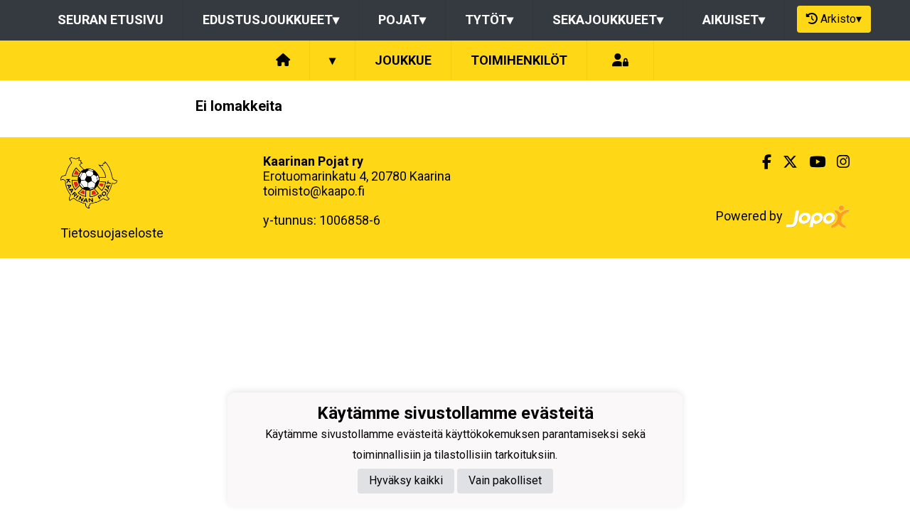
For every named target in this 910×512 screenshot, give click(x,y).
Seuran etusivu (111, 19)
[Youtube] (811, 162)
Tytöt (489, 19)
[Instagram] (837, 162)
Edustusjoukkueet (271, 19)
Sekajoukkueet (607, 19)
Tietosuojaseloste (112, 232)
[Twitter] (784, 162)
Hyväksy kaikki (406, 480)
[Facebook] (761, 162)
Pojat (402, 19)
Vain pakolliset (505, 480)
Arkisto (841, 19)
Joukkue (403, 60)
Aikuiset (733, 19)
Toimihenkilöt (519, 60)
